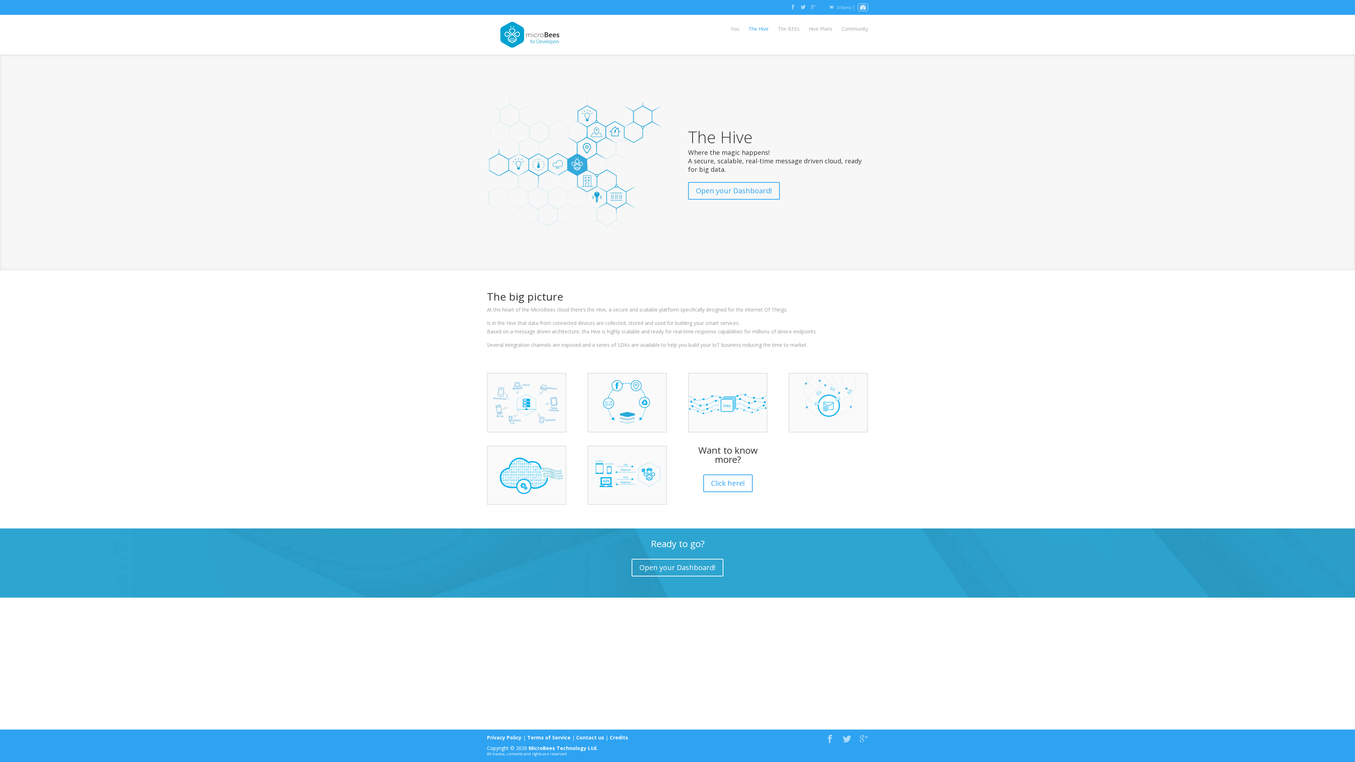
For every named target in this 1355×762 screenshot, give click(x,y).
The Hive (758, 28)
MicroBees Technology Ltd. (563, 748)
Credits (619, 737)
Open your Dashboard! (734, 190)
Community (855, 28)
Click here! (728, 483)
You (734, 28)
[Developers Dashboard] (863, 8)
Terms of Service (549, 737)
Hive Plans (820, 28)
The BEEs (789, 28)
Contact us (590, 737)
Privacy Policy (504, 737)
